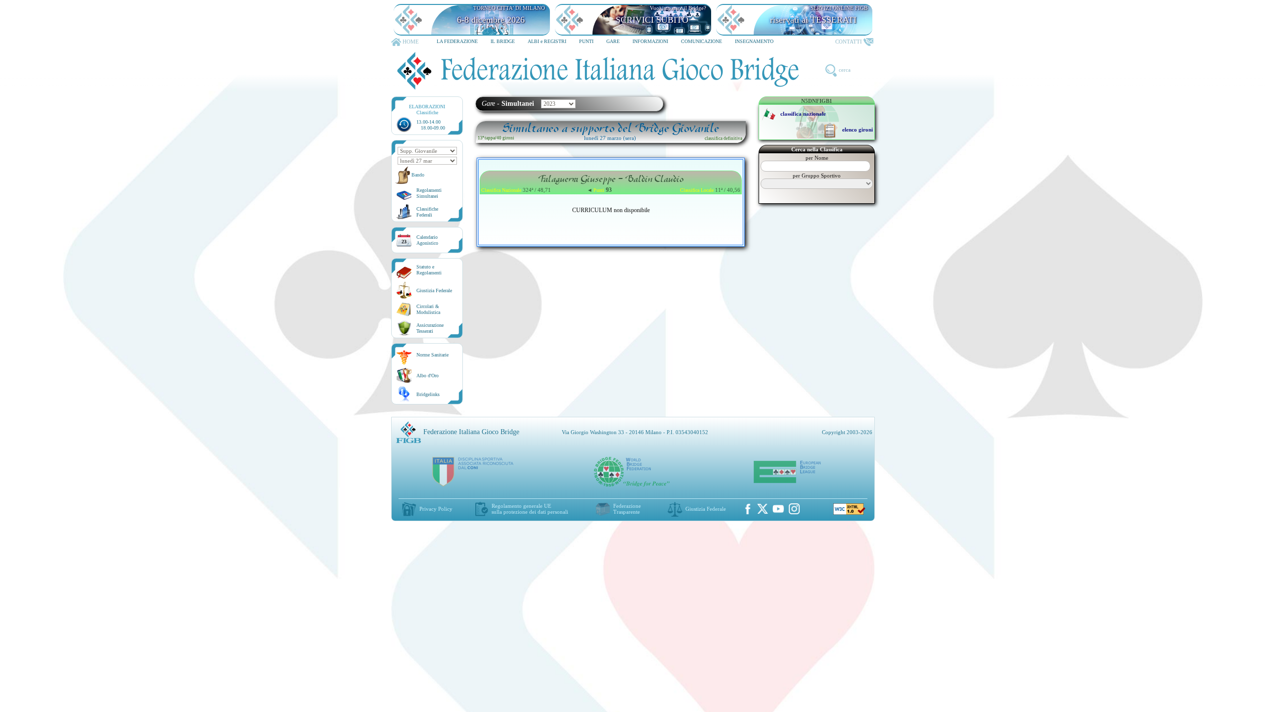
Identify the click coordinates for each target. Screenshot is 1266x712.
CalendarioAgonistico (427, 240)
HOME (411, 41)
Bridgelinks (428, 394)
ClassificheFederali (427, 212)
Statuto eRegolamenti (429, 269)
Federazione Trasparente (627, 509)
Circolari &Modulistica (428, 309)
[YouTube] (778, 509)
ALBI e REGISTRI (547, 41)
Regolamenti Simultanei (429, 193)
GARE (613, 41)
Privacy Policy (435, 509)
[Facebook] (748, 509)
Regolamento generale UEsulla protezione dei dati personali (530, 509)
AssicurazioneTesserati (430, 328)
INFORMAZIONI (650, 41)
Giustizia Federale (434, 290)
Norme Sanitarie (432, 354)
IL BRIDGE (503, 41)
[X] (763, 509)
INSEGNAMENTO (754, 41)
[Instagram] (794, 509)
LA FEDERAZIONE (457, 41)
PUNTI (586, 41)
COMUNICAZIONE (701, 41)
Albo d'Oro (427, 375)
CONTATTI (848, 41)
